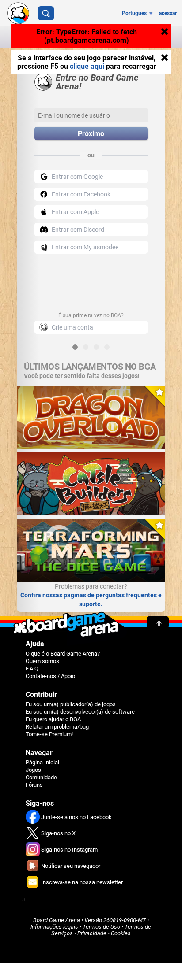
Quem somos (42, 661)
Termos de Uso (101, 926)
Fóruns (34, 785)
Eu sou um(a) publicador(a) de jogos (71, 704)
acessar (168, 13)
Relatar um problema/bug (57, 726)
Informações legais (54, 926)
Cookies (121, 933)
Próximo (91, 134)
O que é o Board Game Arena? (63, 653)
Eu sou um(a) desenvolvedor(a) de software (80, 711)
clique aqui (87, 66)
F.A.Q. (33, 668)
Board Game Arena (56, 920)
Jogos (33, 770)
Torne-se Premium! (49, 734)
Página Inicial (42, 762)
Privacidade (91, 933)
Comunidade (41, 777)
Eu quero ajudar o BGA (53, 719)
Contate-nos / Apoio (50, 676)
